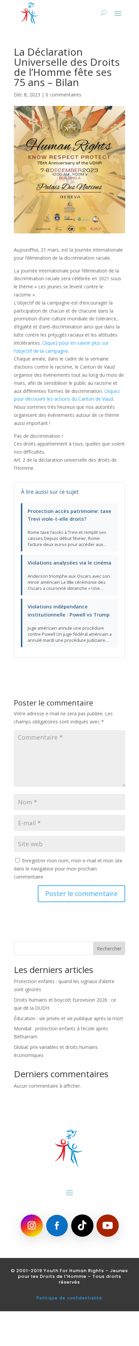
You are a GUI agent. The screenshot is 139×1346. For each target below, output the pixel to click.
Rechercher (109, 948)
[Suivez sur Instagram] (32, 1225)
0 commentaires (63, 94)
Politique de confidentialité (69, 1297)
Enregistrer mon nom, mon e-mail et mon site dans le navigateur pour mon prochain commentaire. (68, 868)
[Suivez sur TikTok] (82, 1225)
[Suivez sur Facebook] (57, 1225)
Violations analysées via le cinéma (69, 562)
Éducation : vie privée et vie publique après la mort (68, 1018)
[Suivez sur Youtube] (107, 1225)
